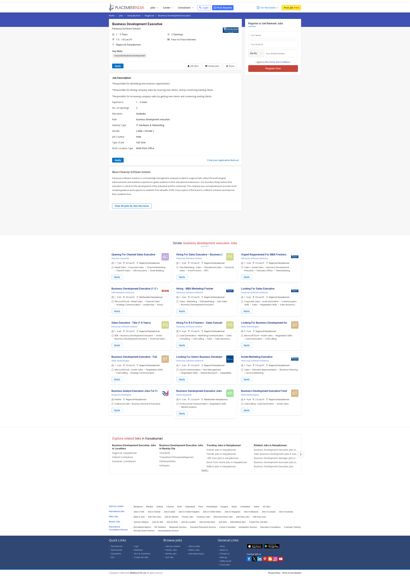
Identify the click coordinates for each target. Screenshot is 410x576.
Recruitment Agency (142, 527)
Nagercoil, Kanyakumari (128, 44)
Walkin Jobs (194, 550)
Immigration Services (248, 527)
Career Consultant (227, 527)
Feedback (138, 550)
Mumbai (149, 507)
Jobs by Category (141, 522)
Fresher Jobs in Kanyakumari (221, 449)
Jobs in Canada (268, 512)
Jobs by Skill (157, 522)
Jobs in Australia (286, 512)
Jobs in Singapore (232, 512)
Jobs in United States (212, 512)
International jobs (196, 553)
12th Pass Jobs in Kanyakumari (222, 458)
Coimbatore (245, 507)
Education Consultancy (270, 527)
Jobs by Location (188, 522)
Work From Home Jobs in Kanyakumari (227, 462)
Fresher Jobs (187, 517)
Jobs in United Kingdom (189, 512)
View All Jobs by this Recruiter (132, 205)
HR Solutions (160, 527)
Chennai (170, 507)
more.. (205, 470)
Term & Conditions (142, 553)
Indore (256, 507)
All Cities (267, 507)
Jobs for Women (171, 517)
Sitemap (223, 557)
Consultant (184, 7)
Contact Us (225, 553)
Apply (118, 65)
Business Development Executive (174, 15)
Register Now (273, 68)
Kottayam (164, 465)
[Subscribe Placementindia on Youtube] (280, 558)
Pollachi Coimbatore (122, 457)
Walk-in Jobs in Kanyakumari (221, 466)
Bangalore (138, 507)
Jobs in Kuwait (154, 512)
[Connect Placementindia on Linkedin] (259, 558)
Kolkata (159, 507)
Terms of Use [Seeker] (291, 573)
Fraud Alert (225, 565)
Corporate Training (292, 527)
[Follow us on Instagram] (275, 558)
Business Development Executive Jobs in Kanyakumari (276, 449)
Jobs (153, 7)
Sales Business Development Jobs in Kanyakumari (276, 453)
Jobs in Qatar (169, 512)
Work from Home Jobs (223, 517)
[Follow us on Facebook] (249, 558)
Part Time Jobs (154, 517)
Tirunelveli (164, 452)
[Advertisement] (205, 223)
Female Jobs (171, 553)
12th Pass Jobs (242, 517)
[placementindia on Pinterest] (264, 558)
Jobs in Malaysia (251, 512)
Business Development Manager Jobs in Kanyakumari (276, 458)
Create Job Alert (141, 557)
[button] (230, 66)
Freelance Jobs (203, 517)
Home (112, 15)
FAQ (112, 557)
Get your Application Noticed (224, 160)
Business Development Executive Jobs (273, 466)
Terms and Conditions (279, 62)
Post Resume (224, 7)
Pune (200, 507)
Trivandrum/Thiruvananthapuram (176, 457)
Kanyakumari (133, 15)
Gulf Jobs (223, 522)
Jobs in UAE (139, 512)
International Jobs (238, 522)
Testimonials (116, 550)
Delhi (179, 507)
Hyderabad (190, 507)
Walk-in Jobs (139, 517)
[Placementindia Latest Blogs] (270, 558)
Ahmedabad (211, 507)
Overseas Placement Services (203, 527)
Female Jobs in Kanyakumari (221, 453)
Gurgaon (224, 507)
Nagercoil (149, 15)
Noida (234, 507)
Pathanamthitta (167, 461)
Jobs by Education (207, 522)
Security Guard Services (144, 531)
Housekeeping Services (168, 531)
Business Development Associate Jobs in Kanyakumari (276, 462)
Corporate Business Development (129, 55)
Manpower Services (178, 527)
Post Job (291, 7)
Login (205, 7)
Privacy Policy (274, 573)
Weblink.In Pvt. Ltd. (138, 573)
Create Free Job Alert (258, 522)
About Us (224, 550)
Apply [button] (117, 276)
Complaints (116, 553)
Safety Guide (225, 561)
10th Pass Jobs (259, 517)
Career (167, 7)
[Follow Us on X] (254, 558)
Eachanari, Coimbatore (124, 461)
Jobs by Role (172, 522)
